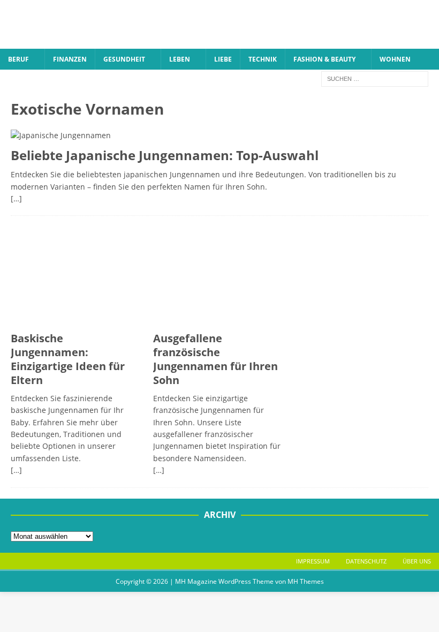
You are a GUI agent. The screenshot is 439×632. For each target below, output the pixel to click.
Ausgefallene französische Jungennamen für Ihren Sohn (215, 359)
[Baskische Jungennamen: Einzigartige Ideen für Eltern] (77, 276)
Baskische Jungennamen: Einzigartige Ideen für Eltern (68, 359)
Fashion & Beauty (324, 59)
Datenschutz (366, 561)
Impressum (313, 561)
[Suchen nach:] (374, 78)
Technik (262, 59)
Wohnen (395, 59)
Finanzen (70, 59)
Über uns (417, 561)
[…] (16, 198)
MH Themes (305, 581)
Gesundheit (124, 59)
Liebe (223, 59)
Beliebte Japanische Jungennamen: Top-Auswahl (165, 155)
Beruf (18, 59)
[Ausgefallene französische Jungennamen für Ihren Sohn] (219, 276)
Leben (179, 59)
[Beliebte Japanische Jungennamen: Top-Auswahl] (219, 135)
